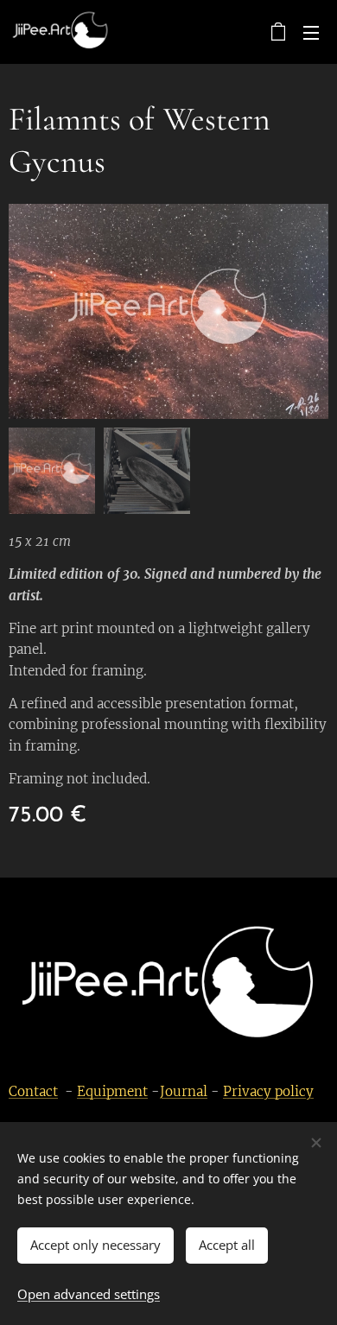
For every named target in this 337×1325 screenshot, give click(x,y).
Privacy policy (268, 1091)
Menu (311, 32)
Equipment (112, 1091)
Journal (183, 1091)
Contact (33, 1091)
